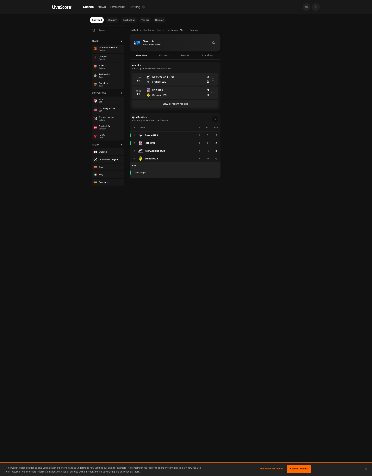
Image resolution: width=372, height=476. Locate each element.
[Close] (366, 468)
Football (97, 20)
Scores (88, 7)
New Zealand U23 (155, 150)
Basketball (129, 20)
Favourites (117, 7)
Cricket (159, 20)
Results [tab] (185, 55)
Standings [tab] (208, 55)
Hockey (112, 20)
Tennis (145, 20)
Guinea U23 (151, 158)
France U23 (151, 135)
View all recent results (175, 103)
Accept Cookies (299, 468)
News (102, 7)
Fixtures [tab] (164, 55)
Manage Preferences (271, 468)
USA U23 (150, 143)
